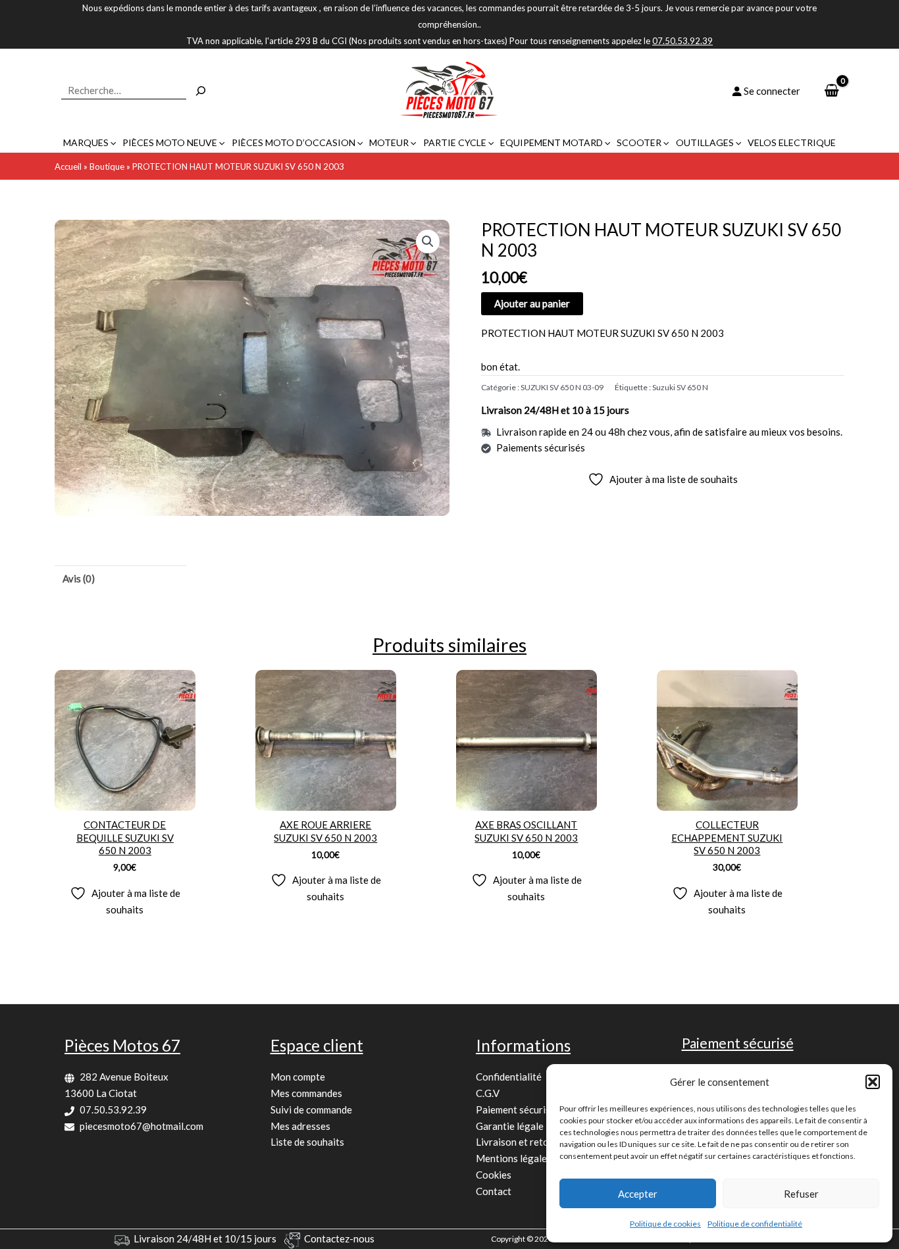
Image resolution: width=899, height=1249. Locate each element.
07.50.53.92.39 (113, 1109)
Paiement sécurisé (515, 1109)
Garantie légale (510, 1126)
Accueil (68, 166)
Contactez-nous (339, 1238)
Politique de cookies (665, 1224)
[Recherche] (201, 90)
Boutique (107, 166)
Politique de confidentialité (754, 1224)
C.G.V (488, 1093)
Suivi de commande (311, 1109)
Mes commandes (306, 1093)
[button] (872, 1081)
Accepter (637, 1194)
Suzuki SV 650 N (680, 387)
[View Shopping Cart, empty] (831, 91)
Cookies (493, 1175)
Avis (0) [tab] (79, 578)
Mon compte (297, 1077)
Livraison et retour (517, 1142)
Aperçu (124, 799)
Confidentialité (509, 1077)
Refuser (801, 1194)
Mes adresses (300, 1126)
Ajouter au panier (532, 303)
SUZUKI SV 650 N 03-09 (562, 387)
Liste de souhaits (307, 1142)
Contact (493, 1191)
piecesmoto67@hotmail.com (141, 1126)
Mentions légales (514, 1158)
